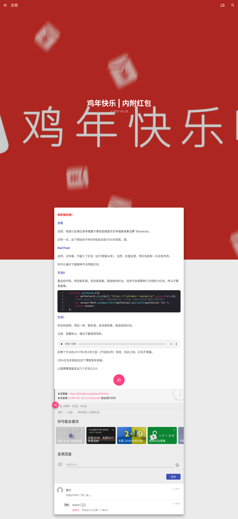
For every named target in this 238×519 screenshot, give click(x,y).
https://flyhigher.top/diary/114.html (89, 393)
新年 (67, 406)
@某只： (76, 510)
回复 (176, 495)
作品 (70, 412)
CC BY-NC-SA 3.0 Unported (84, 398)
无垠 (14, 5)
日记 (76, 406)
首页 (60, 412)
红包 (84, 406)
